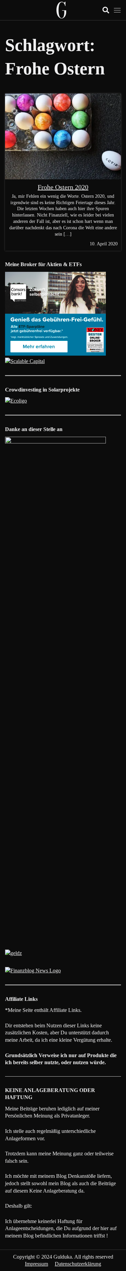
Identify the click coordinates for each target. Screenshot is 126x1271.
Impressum (36, 1264)
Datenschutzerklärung (78, 1264)
